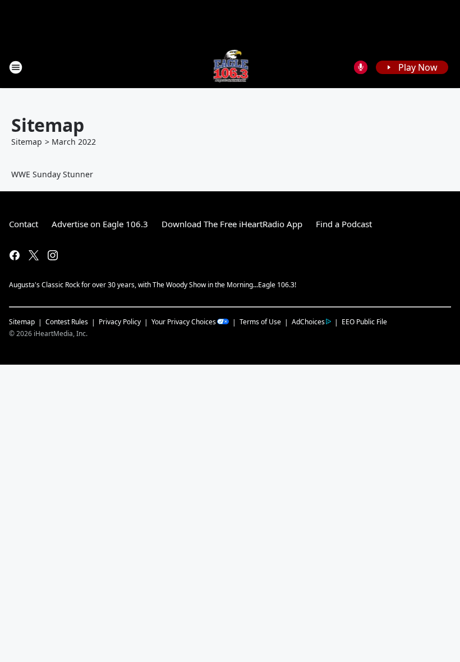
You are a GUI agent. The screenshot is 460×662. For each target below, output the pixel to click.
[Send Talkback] (360, 67)
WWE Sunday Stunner (52, 174)
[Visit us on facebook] (14, 255)
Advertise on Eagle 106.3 (100, 223)
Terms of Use (260, 322)
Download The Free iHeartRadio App (232, 223)
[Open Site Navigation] (15, 67)
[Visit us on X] (33, 255)
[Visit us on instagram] (52, 255)
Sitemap (26, 141)
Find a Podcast (344, 223)
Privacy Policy (120, 322)
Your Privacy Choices (183, 322)
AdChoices (308, 322)
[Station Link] (230, 67)
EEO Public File (364, 321)
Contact (23, 223)
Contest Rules (66, 322)
